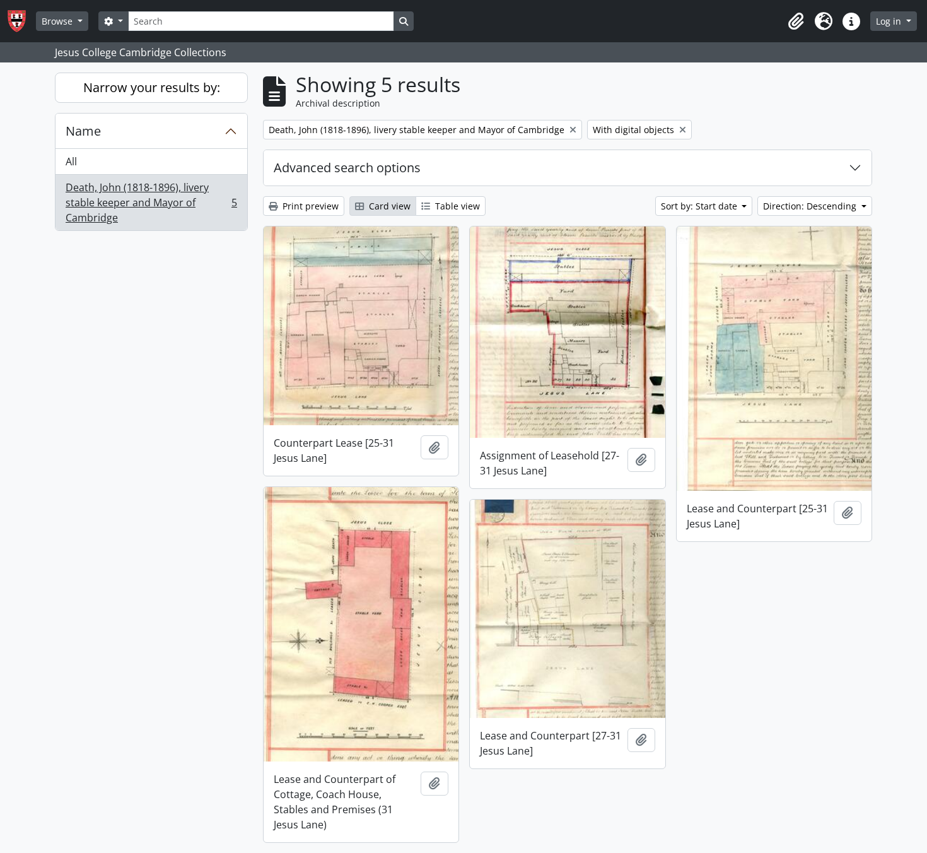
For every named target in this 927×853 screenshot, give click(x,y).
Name (83, 130)
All (71, 161)
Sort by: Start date (700, 206)
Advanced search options (347, 167)
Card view (388, 206)
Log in (890, 21)
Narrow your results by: (151, 87)
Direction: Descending (811, 206)
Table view (456, 206)
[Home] (22, 21)
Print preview (309, 206)
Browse (58, 21)
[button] (796, 21)
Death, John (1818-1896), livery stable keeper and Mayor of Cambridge (151, 202)
